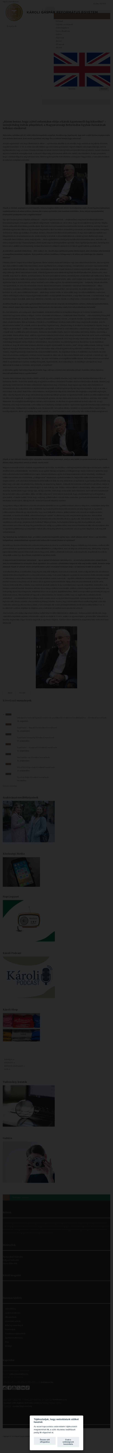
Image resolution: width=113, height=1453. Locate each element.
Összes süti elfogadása (45, 1441)
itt (48, 1429)
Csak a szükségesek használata (68, 1442)
